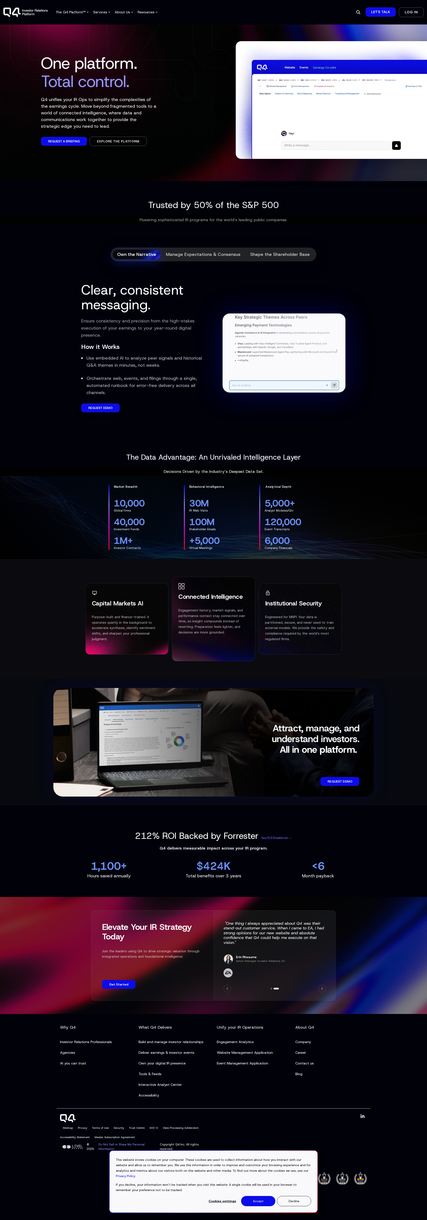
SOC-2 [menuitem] (153, 1128)
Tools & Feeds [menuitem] (150, 1074)
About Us (122, 12)
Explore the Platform (118, 141)
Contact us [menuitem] (304, 1063)
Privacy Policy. (126, 1176)
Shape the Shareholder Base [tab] (280, 254)
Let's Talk (380, 12)
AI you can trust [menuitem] (73, 1063)
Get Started (118, 984)
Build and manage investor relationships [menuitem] (171, 1042)
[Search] (358, 12)
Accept (258, 1201)
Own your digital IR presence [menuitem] (162, 1063)
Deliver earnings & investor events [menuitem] (166, 1052)
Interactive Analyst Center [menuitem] (160, 1084)
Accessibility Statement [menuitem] (75, 1137)
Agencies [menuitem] (67, 1052)
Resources (146, 12)
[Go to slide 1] (271, 988)
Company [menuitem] (303, 1042)
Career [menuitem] (300, 1052)
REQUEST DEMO (100, 408)
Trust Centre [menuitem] (137, 1128)
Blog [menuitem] (298, 1074)
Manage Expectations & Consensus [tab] (203, 254)
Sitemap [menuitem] (68, 1128)
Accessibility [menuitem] (149, 1095)
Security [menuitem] (119, 1128)
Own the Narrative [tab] (136, 254)
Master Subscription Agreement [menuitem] (115, 1137)
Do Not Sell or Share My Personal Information (122, 1147)
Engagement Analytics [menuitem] (235, 1042)
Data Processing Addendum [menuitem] (181, 1128)
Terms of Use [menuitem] (100, 1128)
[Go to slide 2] (276, 988)
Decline (294, 1201)
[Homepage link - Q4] (68, 1120)
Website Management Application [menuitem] (245, 1052)
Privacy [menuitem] (82, 1128)
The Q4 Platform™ (71, 12)
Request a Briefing (64, 141)
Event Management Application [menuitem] (242, 1063)
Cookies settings (222, 1201)
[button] (362, 1116)
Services (100, 12)
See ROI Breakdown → (276, 838)
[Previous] (227, 988)
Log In (411, 12)
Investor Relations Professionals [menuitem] (86, 1042)
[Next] (322, 988)
